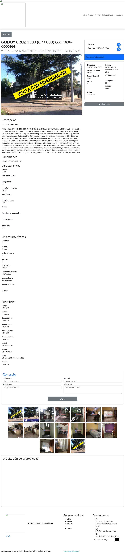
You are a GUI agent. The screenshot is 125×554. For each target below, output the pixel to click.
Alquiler (98, 15)
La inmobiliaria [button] (108, 15)
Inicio (85, 15)
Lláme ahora (105, 104)
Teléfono (8, 384)
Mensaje (69, 384)
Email (68, 378)
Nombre (8, 378)
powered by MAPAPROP (71, 551)
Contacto (119, 15)
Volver (7, 34)
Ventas (91, 15)
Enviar (62, 399)
